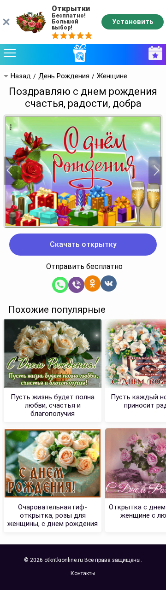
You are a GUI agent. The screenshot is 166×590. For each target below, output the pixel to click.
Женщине (112, 76)
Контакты (83, 573)
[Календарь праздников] (153, 53)
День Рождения (63, 76)
